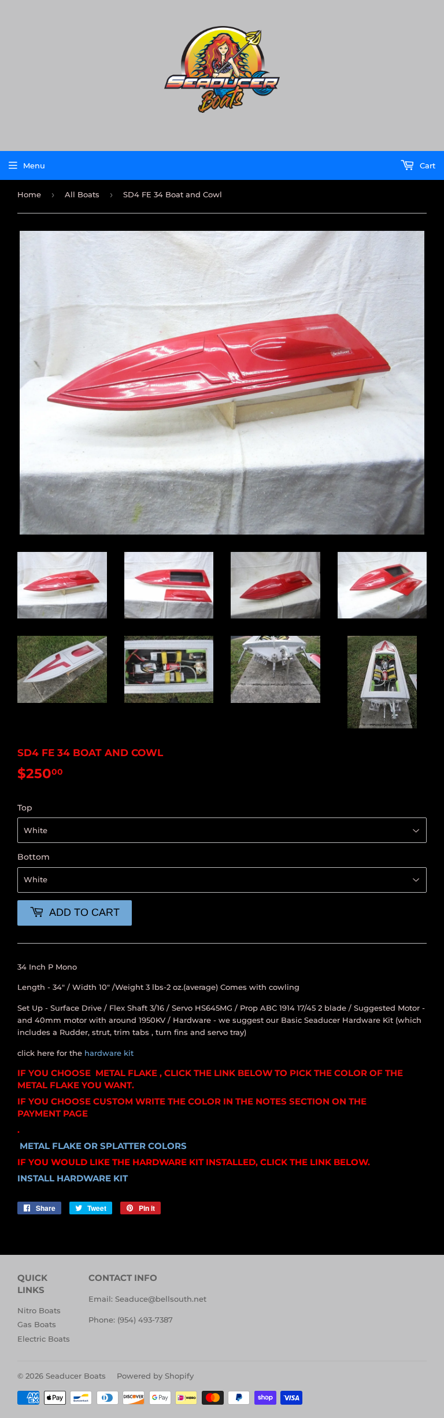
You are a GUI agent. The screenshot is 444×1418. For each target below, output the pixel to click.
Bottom (33, 857)
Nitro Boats (39, 1310)
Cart (426, 165)
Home (29, 194)
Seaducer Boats (76, 1375)
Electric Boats (43, 1338)
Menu (34, 165)
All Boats (82, 194)
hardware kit (109, 1053)
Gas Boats (36, 1324)
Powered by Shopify (155, 1375)
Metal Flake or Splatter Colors (104, 1146)
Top (24, 807)
